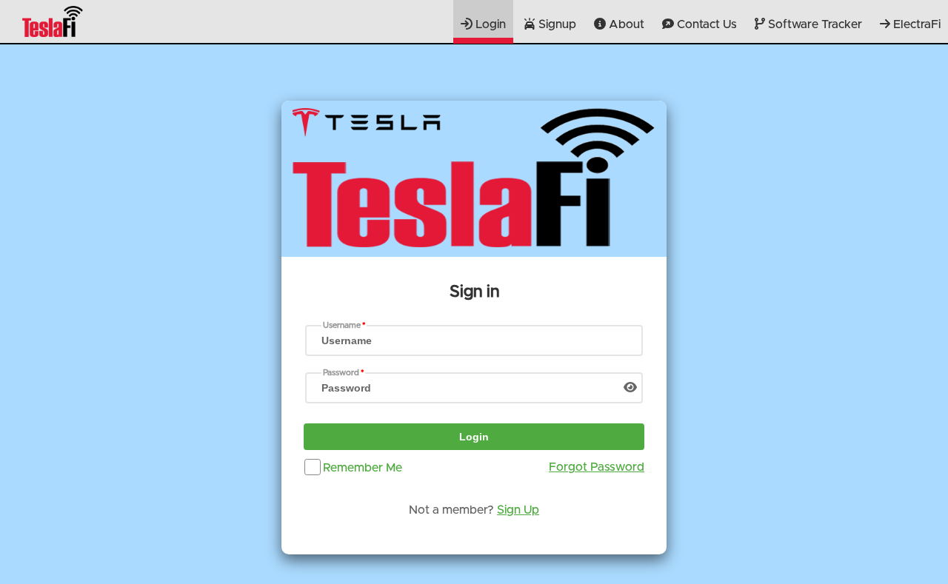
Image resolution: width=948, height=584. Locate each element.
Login (489, 24)
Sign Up (518, 510)
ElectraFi (915, 24)
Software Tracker (813, 24)
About (625, 24)
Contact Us (705, 24)
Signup (555, 24)
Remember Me (362, 467)
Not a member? (474, 510)
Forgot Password (596, 467)
